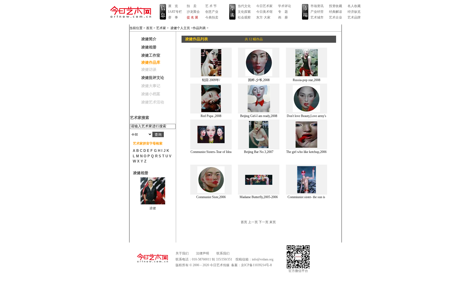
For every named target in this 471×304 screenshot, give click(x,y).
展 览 (173, 6)
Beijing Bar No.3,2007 (258, 152)
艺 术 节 (211, 6)
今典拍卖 (211, 17)
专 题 (283, 12)
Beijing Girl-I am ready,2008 (258, 116)
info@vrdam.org (262, 259)
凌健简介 (148, 39)
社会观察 (244, 17)
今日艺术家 (264, 6)
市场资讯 (317, 6)
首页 (149, 28)
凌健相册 (148, 47)
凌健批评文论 (152, 78)
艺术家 (161, 28)
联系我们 (223, 253)
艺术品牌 (354, 17)
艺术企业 (335, 17)
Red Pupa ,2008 (211, 116)
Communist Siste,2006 (211, 197)
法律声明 (202, 253)
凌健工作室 (150, 55)
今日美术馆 (264, 12)
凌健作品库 (150, 62)
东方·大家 (263, 17)
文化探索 (244, 12)
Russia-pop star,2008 (306, 80)
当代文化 (244, 6)
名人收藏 (354, 6)
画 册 (283, 17)
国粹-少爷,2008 (259, 80)
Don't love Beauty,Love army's (306, 116)
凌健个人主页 (180, 28)
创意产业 (211, 12)
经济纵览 (354, 12)
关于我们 (182, 253)
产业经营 (317, 12)
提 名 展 (192, 17)
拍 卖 (192, 6)
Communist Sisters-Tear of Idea (211, 152)
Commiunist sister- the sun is (306, 197)
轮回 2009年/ (211, 80)
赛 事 (173, 17)
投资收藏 (335, 6)
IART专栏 (175, 12)
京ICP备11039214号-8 (256, 265)
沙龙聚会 (193, 12)
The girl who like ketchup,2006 (306, 152)
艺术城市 (317, 17)
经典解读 (335, 12)
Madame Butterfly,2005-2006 (259, 197)
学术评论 (284, 6)
